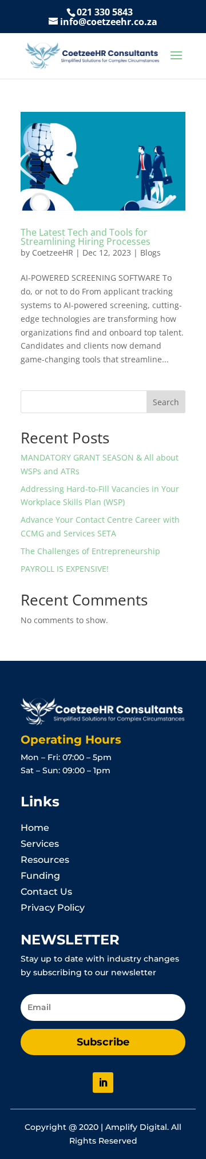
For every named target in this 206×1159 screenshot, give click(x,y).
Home (35, 827)
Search (166, 402)
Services (40, 843)
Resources (45, 859)
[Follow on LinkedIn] (103, 1082)
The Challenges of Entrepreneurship (90, 551)
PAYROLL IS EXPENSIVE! (65, 568)
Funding (40, 875)
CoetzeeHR (52, 252)
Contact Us (46, 891)
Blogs (150, 252)
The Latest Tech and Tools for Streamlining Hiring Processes (85, 237)
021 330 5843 (105, 12)
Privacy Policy (53, 907)
